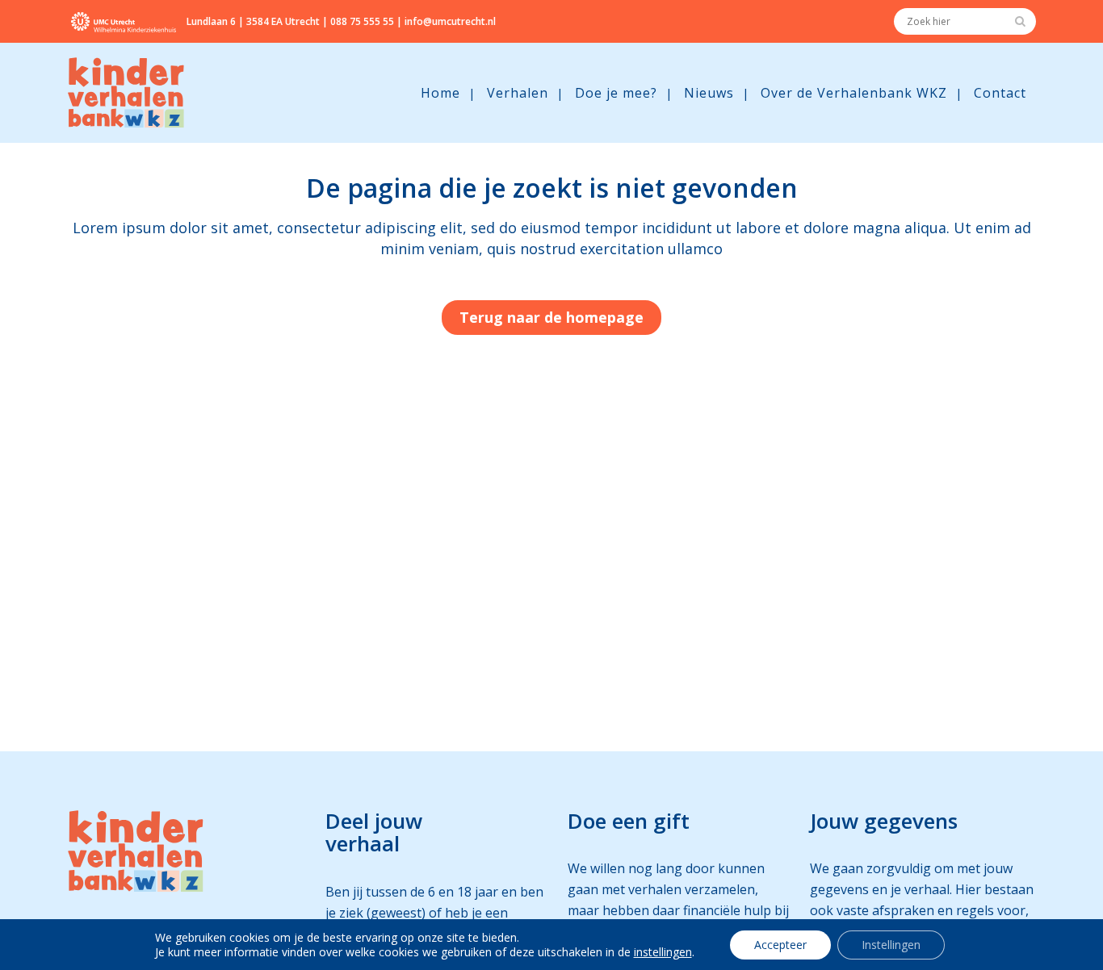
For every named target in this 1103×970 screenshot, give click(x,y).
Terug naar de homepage (551, 317)
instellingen (663, 952)
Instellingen (891, 944)
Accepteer (780, 944)
